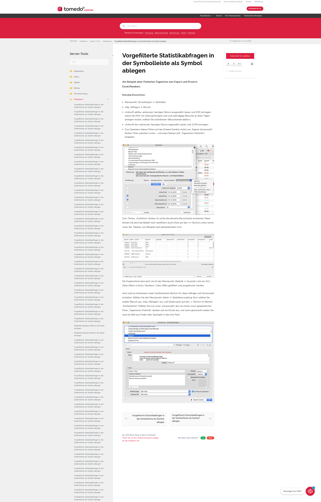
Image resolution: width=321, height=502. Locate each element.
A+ (239, 63)
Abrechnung (174, 33)
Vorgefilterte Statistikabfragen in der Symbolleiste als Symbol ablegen (89, 105)
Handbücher (205, 16)
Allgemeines (79, 71)
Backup (77, 88)
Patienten (191, 33)
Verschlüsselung (80, 93)
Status (76, 77)
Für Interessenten (232, 16)
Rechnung (149, 33)
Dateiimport (78, 99)
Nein (210, 438)
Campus (249, 2)
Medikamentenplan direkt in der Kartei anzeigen (89, 327)
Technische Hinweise (253, 16)
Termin (183, 33)
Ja (203, 438)
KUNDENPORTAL (255, 9)
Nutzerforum (259, 2)
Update (77, 82)
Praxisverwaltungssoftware (233, 2)
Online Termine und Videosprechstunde (207, 2)
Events (219, 16)
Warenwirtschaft (161, 33)
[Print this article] (252, 63)
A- (228, 63)
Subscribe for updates (240, 56)
